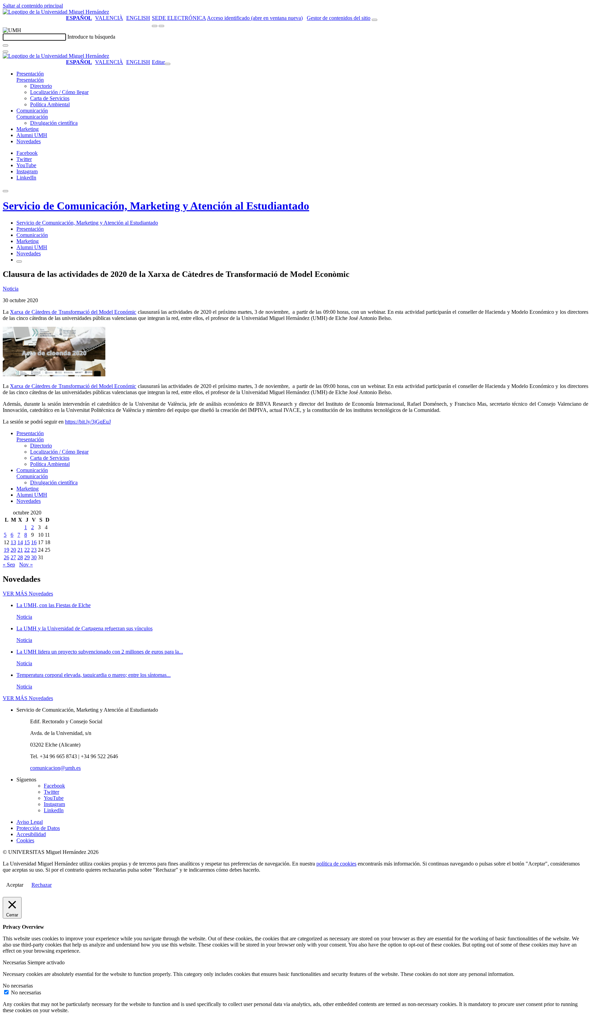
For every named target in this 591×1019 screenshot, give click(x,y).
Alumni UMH (31, 135)
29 (27, 557)
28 (20, 557)
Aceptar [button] (14, 885)
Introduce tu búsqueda (91, 37)
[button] (30, 80)
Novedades (28, 141)
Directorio (41, 86)
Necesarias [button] (15, 962)
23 (34, 550)
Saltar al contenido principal (33, 6)
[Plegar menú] (167, 64)
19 (6, 550)
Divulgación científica (54, 123)
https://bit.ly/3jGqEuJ (88, 422)
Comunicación (32, 110)
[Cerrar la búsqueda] (5, 52)
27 (13, 557)
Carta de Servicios (49, 98)
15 (27, 542)
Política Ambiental (50, 104)
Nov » (26, 564)
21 (20, 550)
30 (34, 557)
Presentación (30, 74)
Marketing (27, 129)
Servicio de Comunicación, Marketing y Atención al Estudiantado (156, 206)
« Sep (9, 564)
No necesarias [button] (18, 986)
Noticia (10, 289)
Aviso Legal (29, 822)
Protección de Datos (38, 828)
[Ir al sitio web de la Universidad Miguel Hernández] (56, 12)
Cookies (25, 840)
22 (27, 550)
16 (34, 542)
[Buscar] (5, 45)
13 (13, 542)
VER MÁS (28, 593)
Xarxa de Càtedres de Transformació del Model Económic (73, 312)
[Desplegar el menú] (161, 26)
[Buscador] (374, 20)
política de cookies (336, 864)
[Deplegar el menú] (19, 261)
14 (20, 542)
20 (13, 550)
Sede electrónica (179, 18)
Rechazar (41, 885)
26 (6, 557)
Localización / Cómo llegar (59, 92)
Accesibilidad (31, 834)
